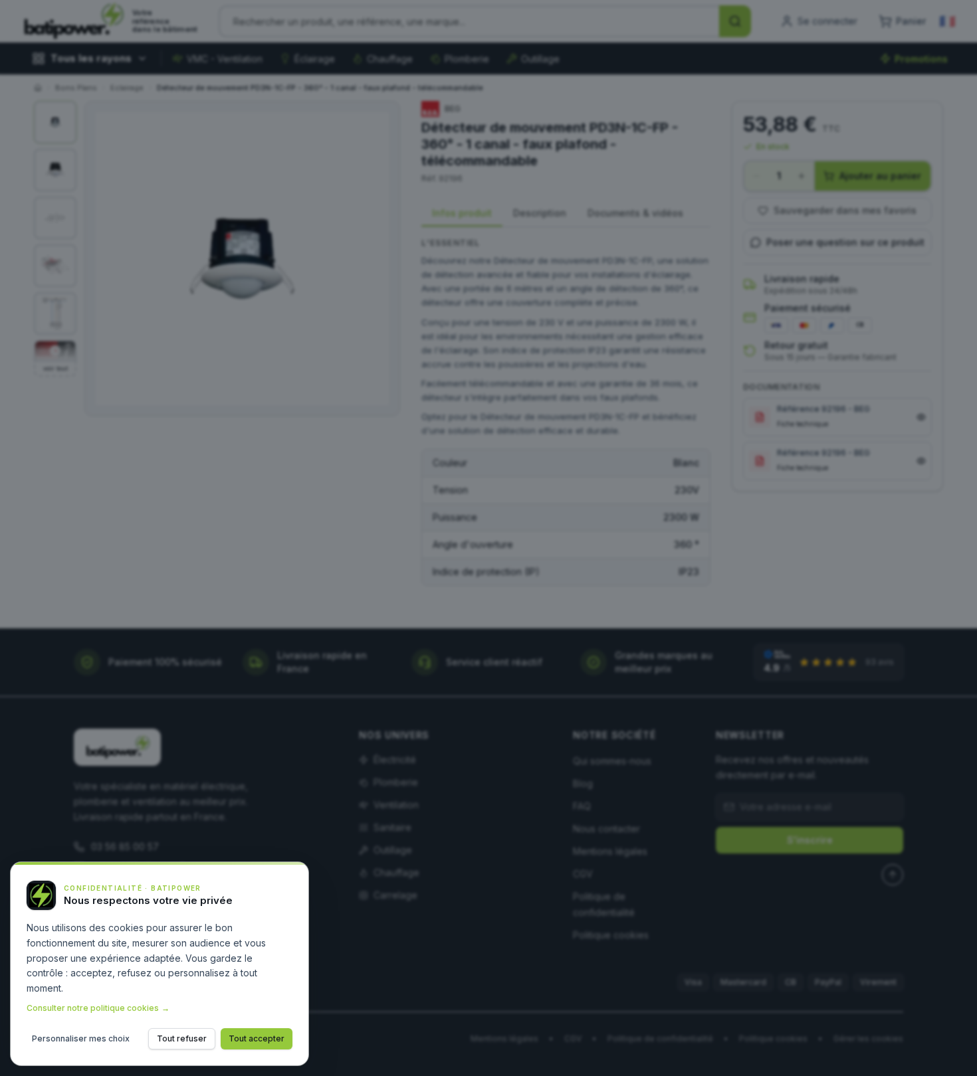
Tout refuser (182, 1038)
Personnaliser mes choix (81, 1038)
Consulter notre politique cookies (98, 1008)
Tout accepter (256, 1038)
